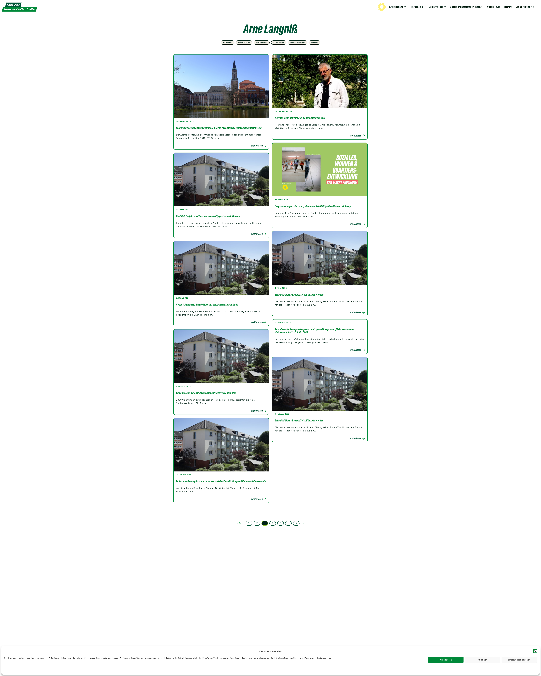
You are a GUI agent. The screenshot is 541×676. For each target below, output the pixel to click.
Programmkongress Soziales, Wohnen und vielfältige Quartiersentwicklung (313, 206)
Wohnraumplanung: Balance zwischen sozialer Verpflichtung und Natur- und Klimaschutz (221, 481)
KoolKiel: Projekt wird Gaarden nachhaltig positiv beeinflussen (208, 216)
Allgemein (227, 42)
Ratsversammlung (297, 42)
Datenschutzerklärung (13, 669)
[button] (535, 651)
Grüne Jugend (244, 42)
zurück (238, 523)
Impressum (46, 669)
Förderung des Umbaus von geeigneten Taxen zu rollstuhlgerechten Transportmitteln (219, 127)
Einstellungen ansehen (519, 660)
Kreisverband (261, 42)
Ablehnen (482, 660)
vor (304, 523)
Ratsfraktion (278, 42)
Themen (314, 42)
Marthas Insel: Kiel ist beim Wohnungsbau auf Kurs (300, 117)
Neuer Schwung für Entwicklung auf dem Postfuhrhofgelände (207, 304)
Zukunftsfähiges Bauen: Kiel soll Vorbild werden (299, 294)
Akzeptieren (446, 660)
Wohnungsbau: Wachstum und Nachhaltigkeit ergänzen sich (206, 393)
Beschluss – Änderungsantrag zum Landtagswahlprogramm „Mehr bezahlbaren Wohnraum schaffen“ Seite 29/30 (314, 331)
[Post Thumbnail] (221, 86)
